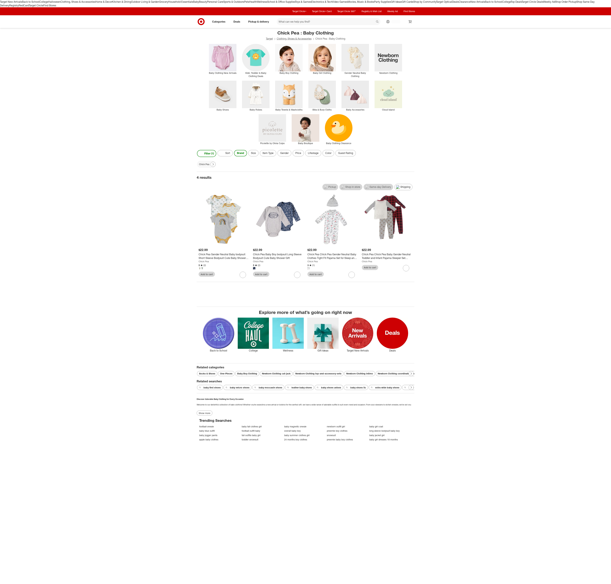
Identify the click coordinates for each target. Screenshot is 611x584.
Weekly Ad (549, 1)
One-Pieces (226, 373)
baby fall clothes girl (252, 426)
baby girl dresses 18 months (383, 439)
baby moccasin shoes (270, 387)
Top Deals (516, 1)
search (377, 21)
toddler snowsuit (250, 439)
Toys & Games (303, 1)
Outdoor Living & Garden (145, 1)
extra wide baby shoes (387, 387)
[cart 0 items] (410, 21)
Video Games (340, 1)
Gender (284, 153)
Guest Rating (345, 153)
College (43, 1)
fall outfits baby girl (251, 435)
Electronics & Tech (321, 1)
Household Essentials (180, 1)
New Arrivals (478, 1)
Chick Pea (204, 261)
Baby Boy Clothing (247, 373)
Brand (240, 153)
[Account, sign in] (394, 21)
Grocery (163, 1)
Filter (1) (209, 153)
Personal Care (215, 1)
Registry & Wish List (372, 11)
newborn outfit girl (336, 426)
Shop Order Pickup (565, 1)
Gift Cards (407, 1)
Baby (196, 1)
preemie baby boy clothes (340, 439)
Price (298, 153)
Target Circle (36, 5)
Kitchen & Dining (121, 1)
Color (328, 153)
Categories (218, 21)
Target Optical (444, 1)
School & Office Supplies (281, 1)
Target (269, 38)
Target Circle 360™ (346, 11)
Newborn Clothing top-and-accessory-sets (318, 373)
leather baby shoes (301, 387)
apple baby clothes (208, 439)
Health (253, 1)
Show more (204, 413)
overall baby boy (292, 431)
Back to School (30, 1)
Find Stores (49, 5)
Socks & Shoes (207, 373)
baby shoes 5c (358, 387)
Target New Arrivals (11, 1)
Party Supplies (382, 1)
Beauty (203, 1)
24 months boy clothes (295, 439)
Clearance (465, 1)
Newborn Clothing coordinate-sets (396, 373)
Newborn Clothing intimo (359, 373)
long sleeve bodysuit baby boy (384, 431)
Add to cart (207, 274)
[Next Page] (411, 153)
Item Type (268, 153)
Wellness (262, 1)
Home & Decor (103, 1)
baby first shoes (212, 387)
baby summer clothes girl (297, 435)
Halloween (54, 1)
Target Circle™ (299, 11)
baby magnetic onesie (295, 426)
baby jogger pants (208, 435)
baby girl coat (376, 426)
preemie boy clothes (337, 431)
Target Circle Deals (532, 1)
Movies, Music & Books (361, 1)
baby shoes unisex (331, 387)
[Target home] (201, 21)
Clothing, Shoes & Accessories (77, 1)
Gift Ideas (396, 1)
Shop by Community (424, 1)
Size (253, 153)
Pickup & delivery (258, 21)
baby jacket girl (377, 435)
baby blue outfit (207, 431)
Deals (455, 1)
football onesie (206, 426)
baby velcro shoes (239, 387)
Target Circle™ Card (322, 11)
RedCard (24, 5)
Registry (14, 5)
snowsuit (331, 435)
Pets (246, 1)
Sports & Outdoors (233, 1)
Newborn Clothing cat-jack (276, 373)
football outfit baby (251, 431)
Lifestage (313, 153)
